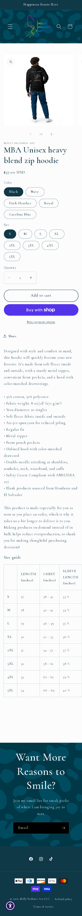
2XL (12, 245)
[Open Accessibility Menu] (10, 906)
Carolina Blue (20, 214)
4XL (50, 245)
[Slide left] (31, 134)
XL (56, 234)
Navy (35, 192)
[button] (10, 26)
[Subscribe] (63, 828)
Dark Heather (20, 203)
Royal (49, 203)
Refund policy (63, 899)
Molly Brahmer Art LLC (34, 899)
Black (13, 192)
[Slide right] (51, 134)
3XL (31, 245)
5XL (12, 256)
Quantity (10, 268)
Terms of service (43, 906)
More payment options (41, 322)
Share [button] (12, 336)
